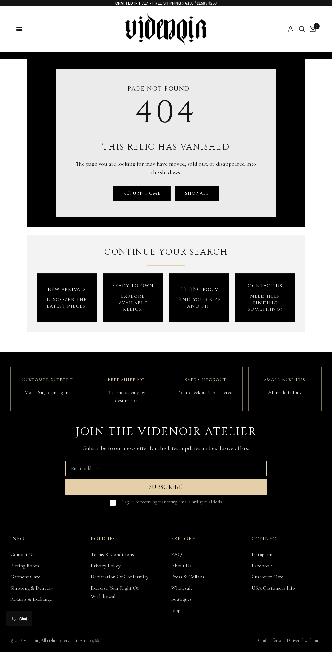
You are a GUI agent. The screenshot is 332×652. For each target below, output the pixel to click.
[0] (311, 29)
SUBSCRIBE (166, 487)
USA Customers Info (273, 588)
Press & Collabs (187, 577)
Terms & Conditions (112, 554)
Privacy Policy (106, 565)
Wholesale (182, 588)
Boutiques (181, 599)
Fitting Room (24, 565)
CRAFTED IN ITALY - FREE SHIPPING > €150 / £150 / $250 (166, 3)
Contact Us (22, 554)
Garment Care (25, 577)
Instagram (262, 554)
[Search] (302, 29)
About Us (181, 565)
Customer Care (267, 577)
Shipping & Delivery (31, 588)
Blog (175, 610)
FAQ (176, 554)
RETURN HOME (141, 193)
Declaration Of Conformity (119, 577)
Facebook (262, 565)
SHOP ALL (197, 193)
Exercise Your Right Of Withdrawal (115, 592)
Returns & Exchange (31, 599)
